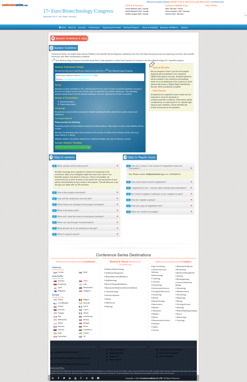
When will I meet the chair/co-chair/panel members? (79, 216)
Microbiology (181, 295)
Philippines (62, 291)
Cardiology (156, 279)
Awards (184, 27)
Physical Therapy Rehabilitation (116, 284)
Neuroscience (157, 304)
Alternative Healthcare (185, 266)
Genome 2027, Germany (174, 14)
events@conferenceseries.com (76, 79)
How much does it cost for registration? (147, 182)
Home (63, 27)
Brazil (85, 272)
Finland (60, 306)
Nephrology (181, 298)
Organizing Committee (112, 27)
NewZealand (87, 287)
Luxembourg (87, 316)
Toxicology (181, 320)
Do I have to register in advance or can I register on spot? (156, 194)
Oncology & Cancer (184, 304)
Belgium (86, 300)
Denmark (86, 303)
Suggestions (114, 356)
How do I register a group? (142, 200)
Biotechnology (157, 275)
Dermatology (157, 285)
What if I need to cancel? (67, 234)
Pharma (155, 317)
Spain (60, 333)
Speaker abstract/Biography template (71, 147)
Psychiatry (156, 324)
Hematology (181, 288)
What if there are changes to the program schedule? (79, 204)
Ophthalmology (111, 280)
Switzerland (62, 336)
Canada (61, 272)
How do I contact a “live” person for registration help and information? (155, 167)
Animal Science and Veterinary (158, 271)
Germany (61, 310)
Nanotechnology (158, 301)
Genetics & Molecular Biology (184, 284)
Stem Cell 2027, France (174, 8)
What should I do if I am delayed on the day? (76, 228)
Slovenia (61, 330)
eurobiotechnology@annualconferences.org (71, 364)
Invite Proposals (115, 360)
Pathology (180, 308)
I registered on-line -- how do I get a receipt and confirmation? (158, 188)
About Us (72, 27)
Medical (155, 298)
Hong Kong (62, 284)
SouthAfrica (87, 330)
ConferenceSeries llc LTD (151, 378)
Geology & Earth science (161, 291)
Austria (60, 300)
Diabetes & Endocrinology (114, 269)
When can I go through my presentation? (74, 222)
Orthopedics (156, 311)
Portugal (86, 323)
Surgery (155, 327)
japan (60, 287)
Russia (85, 326)
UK (84, 336)
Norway (86, 320)
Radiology (109, 307)
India (85, 284)
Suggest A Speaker (116, 353)
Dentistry (180, 276)
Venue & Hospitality (150, 27)
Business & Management (186, 273)
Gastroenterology (111, 292)
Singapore (87, 291)
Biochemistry (181, 270)
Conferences (94, 27)
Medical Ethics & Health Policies (116, 277)
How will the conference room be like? (73, 198)
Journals (81, 27)
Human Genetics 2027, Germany (177, 11)
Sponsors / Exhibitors (168, 27)
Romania (61, 326)
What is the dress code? (67, 210)
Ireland (85, 313)
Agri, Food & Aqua (158, 266)
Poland (60, 323)
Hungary (61, 313)
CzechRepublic (63, 303)
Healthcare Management (114, 273)
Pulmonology (181, 317)
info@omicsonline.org (155, 174)
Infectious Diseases (112, 295)
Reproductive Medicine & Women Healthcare (121, 288)
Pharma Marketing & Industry (187, 311)
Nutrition (155, 308)
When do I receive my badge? (143, 211)
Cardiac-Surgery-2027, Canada (136, 14)
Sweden (86, 333)
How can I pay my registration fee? (146, 206)
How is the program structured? (70, 192)
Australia (61, 281)
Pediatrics (155, 314)
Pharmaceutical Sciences (161, 320)
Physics (179, 314)
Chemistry (156, 282)
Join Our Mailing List (117, 350)
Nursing (179, 301)
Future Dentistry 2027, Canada (136, 8)
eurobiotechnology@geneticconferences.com (72, 358)
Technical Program (131, 27)
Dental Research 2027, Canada (137, 11)
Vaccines (155, 330)
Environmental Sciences (160, 288)
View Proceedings (166, 356)
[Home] (20, 5)
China (85, 281)
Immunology (157, 295)
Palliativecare (110, 303)
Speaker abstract (88, 75)
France (85, 306)
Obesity (108, 299)
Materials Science (183, 291)
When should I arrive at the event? (71, 166)
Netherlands (62, 320)
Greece (86, 310)
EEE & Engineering (183, 279)
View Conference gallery (169, 353)
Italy (59, 316)
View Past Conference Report (170, 350)
